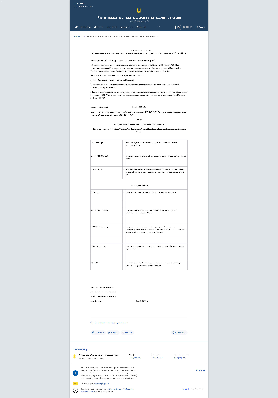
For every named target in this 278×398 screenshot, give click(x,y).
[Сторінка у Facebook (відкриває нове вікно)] (184, 27)
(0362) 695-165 (134, 358)
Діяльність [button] (98, 27)
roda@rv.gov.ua (179, 358)
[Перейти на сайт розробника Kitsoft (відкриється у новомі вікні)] (186, 389)
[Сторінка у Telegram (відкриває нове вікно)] (190, 27)
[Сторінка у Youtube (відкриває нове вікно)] (187, 27)
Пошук (202, 27)
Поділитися (99, 332)
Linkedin (114, 332)
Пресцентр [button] (141, 27)
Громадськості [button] (126, 27)
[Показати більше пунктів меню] (158, 27)
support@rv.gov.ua (102, 384)
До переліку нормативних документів (111, 323)
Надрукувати (180, 332)
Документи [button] (112, 27)
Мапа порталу (80, 349)
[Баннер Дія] (178, 27)
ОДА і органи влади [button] (82, 27)
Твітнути (128, 332)
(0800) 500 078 (157, 358)
